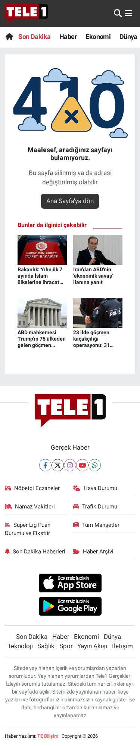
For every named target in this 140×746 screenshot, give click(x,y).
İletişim (122, 646)
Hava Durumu (100, 488)
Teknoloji (20, 646)
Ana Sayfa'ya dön (70, 201)
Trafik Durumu (99, 506)
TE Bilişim (47, 736)
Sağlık (46, 646)
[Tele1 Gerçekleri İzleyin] (26, 13)
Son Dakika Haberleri (39, 551)
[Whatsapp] (94, 465)
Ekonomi (98, 36)
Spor (66, 646)
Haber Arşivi (98, 551)
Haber (68, 36)
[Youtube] (82, 465)
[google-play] (70, 607)
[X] (58, 465)
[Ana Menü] (128, 13)
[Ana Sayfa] (9, 36)
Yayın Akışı (92, 646)
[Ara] (118, 13)
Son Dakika (34, 36)
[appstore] (70, 584)
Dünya (128, 36)
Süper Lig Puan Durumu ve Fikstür (28, 529)
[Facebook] (45, 465)
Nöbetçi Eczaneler (37, 488)
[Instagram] (70, 465)
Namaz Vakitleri (35, 506)
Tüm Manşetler (100, 525)
